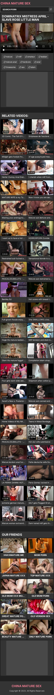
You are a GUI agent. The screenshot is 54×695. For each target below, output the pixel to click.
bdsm (33, 67)
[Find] (51, 9)
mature (9, 56)
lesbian (44, 56)
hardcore (27, 62)
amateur (31, 56)
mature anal (11, 62)
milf (19, 56)
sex (23, 67)
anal (38, 62)
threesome (11, 67)
